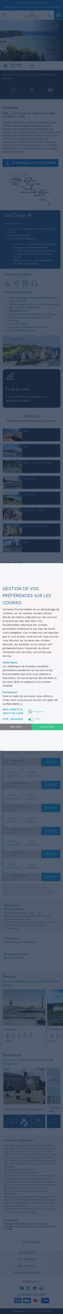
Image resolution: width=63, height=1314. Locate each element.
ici (21, 704)
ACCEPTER (47, 727)
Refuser (15, 727)
